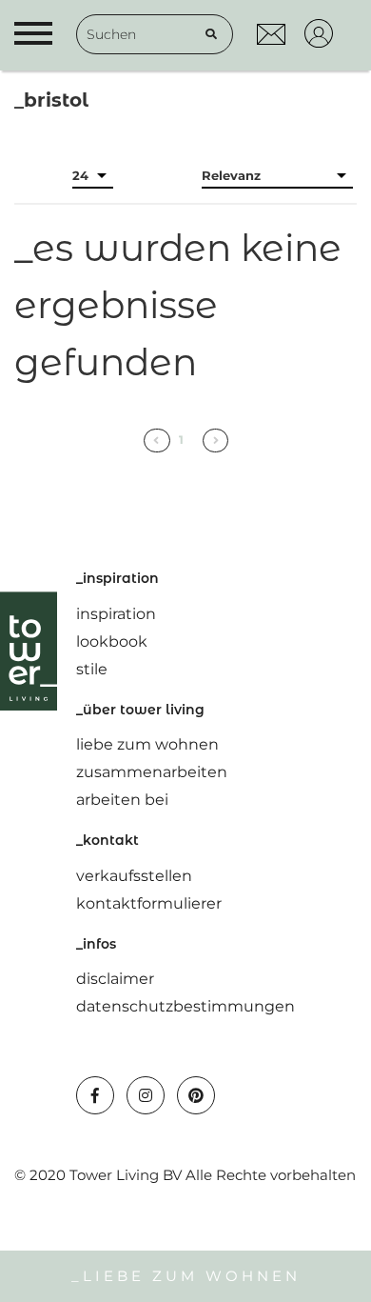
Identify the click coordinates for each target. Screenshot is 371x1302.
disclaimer (115, 979)
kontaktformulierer (149, 903)
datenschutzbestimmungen (185, 1006)
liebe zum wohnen (147, 744)
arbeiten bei (122, 800)
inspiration (116, 614)
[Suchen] (211, 34)
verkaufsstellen (134, 876)
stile (91, 669)
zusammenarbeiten (151, 772)
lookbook (111, 641)
